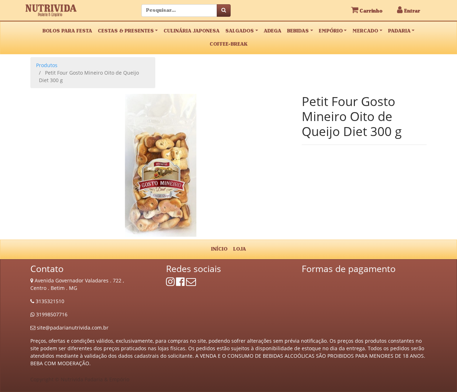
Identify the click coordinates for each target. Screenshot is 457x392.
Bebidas (298, 31)
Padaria (399, 31)
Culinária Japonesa (192, 31)
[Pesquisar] (224, 10)
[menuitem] (219, 249)
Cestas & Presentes (126, 31)
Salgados (239, 31)
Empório (331, 31)
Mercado (365, 31)
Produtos (46, 65)
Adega (272, 31)
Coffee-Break (228, 44)
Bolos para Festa (67, 31)
